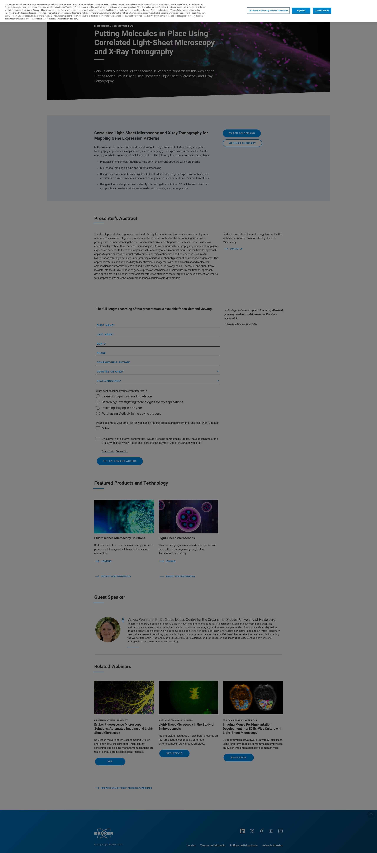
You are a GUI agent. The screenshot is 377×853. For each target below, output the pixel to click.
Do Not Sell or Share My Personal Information (268, 10)
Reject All (301, 10)
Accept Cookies (322, 10)
